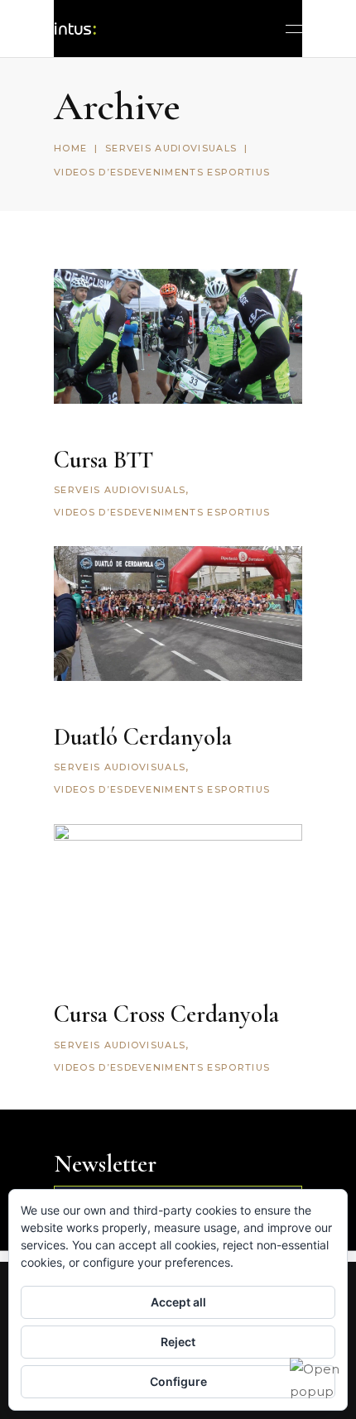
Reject (178, 1342)
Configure (178, 1381)
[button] (314, 1380)
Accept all (178, 1302)
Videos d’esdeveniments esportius (162, 512)
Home (70, 148)
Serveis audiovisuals (171, 148)
